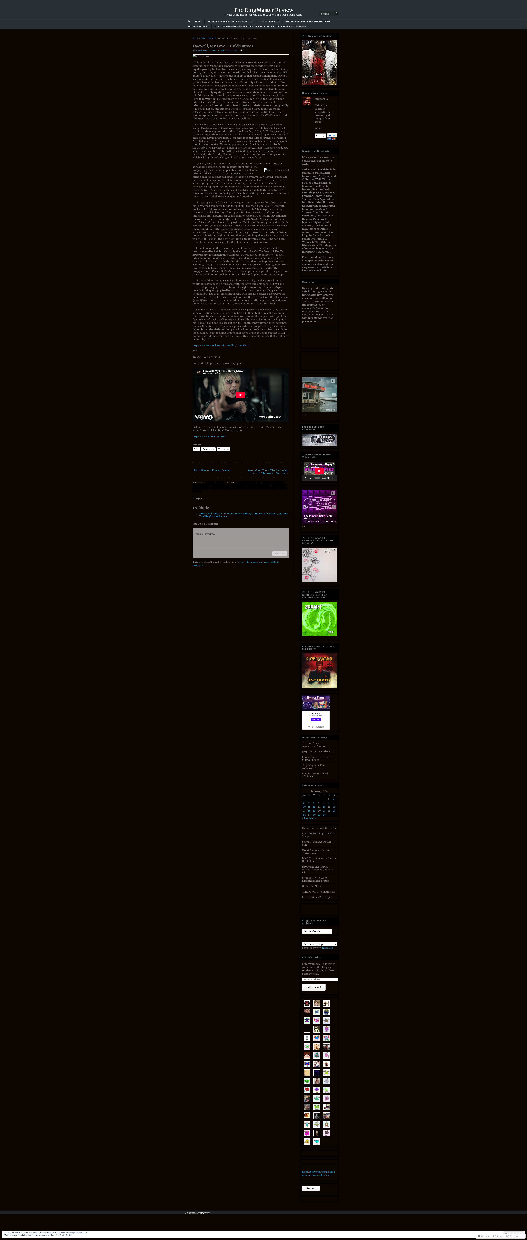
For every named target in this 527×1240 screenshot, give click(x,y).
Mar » (312, 818)
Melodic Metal (201, 488)
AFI (259, 482)
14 (324, 806)
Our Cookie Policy (64, 1235)
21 (324, 810)
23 (334, 810)
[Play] (305, 478)
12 (314, 806)
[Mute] (328, 478)
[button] (304, 395)
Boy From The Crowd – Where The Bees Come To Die (317, 869)
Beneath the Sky (201, 485)
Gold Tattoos (278, 485)
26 (314, 814)
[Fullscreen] (333, 478)
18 (309, 810)
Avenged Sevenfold (273, 482)
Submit (311, 1188)
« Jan (305, 818)
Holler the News (198, 27)
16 (334, 806)
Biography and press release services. (231, 21)
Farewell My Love (235, 485)
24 (304, 814)
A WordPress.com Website (197, 1213)
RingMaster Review (206, 50)
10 (304, 806)
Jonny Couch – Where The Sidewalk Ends (318, 758)
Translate (327, 947)
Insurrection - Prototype (316, 897)
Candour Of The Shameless (318, 891)
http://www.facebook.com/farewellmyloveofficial (221, 345)
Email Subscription (311, 957)
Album (212, 38)
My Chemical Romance (244, 488)
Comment (279, 553)
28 (324, 814)
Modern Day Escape (220, 488)
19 (314, 810)
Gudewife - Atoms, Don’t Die (319, 828)
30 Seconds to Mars (245, 482)
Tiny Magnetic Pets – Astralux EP (314, 766)
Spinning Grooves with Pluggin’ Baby (308, 21)
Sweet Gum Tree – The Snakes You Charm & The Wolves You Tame (268, 472)
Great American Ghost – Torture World (316, 851)
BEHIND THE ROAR (270, 21)
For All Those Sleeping (258, 485)
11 (309, 806)
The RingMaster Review (263, 10)
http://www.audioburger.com (209, 436)
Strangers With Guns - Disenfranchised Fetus (315, 879)
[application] (319, 471)
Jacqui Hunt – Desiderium (317, 751)
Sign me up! (314, 987)
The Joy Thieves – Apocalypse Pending (314, 744)
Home (198, 21)
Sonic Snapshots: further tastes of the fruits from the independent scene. (260, 27)
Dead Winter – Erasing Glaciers (213, 470)
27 (319, 814)
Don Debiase (218, 485)
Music (204, 38)
